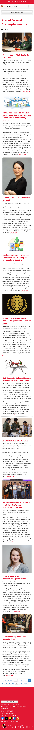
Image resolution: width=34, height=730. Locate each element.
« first (4, 680)
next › (20, 683)
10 (3, 683)
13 (13, 683)
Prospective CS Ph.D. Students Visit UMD (15, 56)
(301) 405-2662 (12, 715)
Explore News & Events (17, 12)
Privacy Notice (15, 721)
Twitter (6, 718)
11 (6, 683)
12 (9, 683)
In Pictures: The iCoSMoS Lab (15, 440)
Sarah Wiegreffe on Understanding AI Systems (14, 577)
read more (26, 91)
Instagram (10, 718)
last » (25, 683)
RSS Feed (18, 718)
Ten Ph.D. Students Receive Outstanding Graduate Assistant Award (16, 320)
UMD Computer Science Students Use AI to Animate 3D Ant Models (16, 379)
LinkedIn (14, 718)
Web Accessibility (5, 721)
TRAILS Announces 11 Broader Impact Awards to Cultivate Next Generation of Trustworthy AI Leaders (16, 116)
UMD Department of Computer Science (14, 6)
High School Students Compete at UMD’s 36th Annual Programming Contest (16, 505)
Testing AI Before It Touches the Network (16, 198)
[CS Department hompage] (17, 725)
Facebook (2, 718)
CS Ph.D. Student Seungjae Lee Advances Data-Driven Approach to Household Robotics (16, 257)
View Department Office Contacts (9, 701)
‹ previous (10, 680)
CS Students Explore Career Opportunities (14, 637)
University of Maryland (17, 1)
